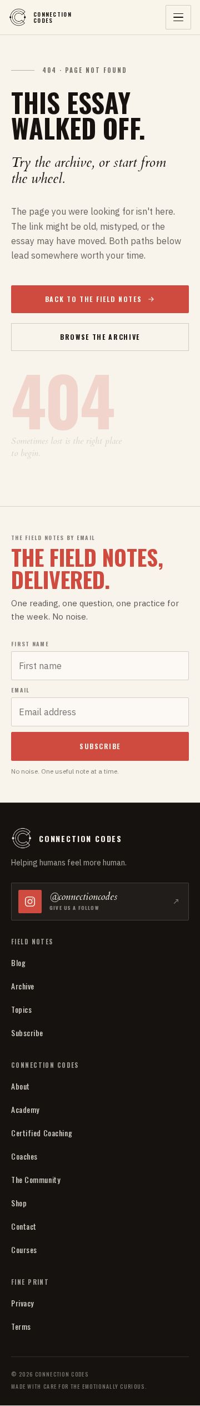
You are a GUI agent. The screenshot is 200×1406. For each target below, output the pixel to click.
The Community (35, 1179)
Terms (21, 1326)
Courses (24, 1249)
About (20, 1086)
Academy (25, 1109)
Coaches (24, 1156)
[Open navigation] (178, 17)
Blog (18, 962)
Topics (21, 1009)
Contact (24, 1226)
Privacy (22, 1303)
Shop (19, 1203)
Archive (22, 986)
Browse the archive (100, 336)
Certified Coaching (41, 1132)
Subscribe (27, 1032)
